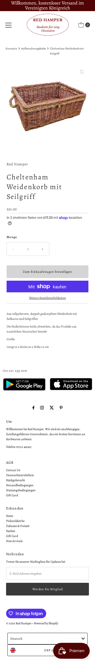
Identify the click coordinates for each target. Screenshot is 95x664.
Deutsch (16, 638)
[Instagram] (42, 407)
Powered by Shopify (46, 623)
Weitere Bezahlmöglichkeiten (47, 298)
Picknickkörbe (15, 521)
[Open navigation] (8, 25)
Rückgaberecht (15, 480)
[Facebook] (33, 407)
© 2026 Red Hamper (19, 623)
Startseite (11, 49)
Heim (9, 516)
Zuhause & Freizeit (18, 526)
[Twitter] (52, 407)
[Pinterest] (61, 407)
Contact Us (13, 470)
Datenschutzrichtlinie (20, 475)
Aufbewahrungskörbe (33, 49)
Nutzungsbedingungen (21, 490)
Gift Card (12, 495)
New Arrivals (14, 541)
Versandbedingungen (20, 485)
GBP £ (48, 650)
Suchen (10, 531)
